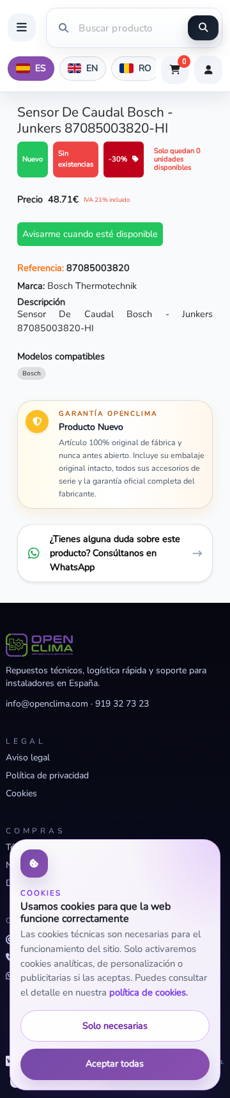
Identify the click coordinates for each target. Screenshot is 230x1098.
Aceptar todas (115, 1063)
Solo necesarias (115, 1025)
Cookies (21, 793)
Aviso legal (28, 757)
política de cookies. (148, 992)
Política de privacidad (47, 775)
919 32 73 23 (122, 704)
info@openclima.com (47, 704)
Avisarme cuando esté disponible (90, 233)
